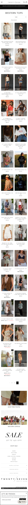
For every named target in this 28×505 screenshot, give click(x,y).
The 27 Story (14, 452)
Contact (14, 454)
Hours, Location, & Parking (14, 456)
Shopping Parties (14, 469)
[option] (14, 5)
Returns (14, 459)
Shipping (14, 458)
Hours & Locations (14, 465)
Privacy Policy (14, 461)
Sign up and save (14, 473)
